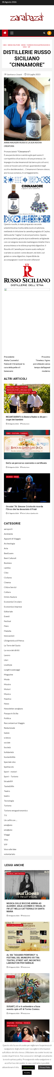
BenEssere (8, 553)
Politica (7, 718)
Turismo (23, 433)
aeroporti (8, 529)
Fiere (6, 626)
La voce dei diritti (11, 650)
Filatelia (7, 631)
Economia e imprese (13, 606)
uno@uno (8, 825)
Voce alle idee (10, 849)
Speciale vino (25, 390)
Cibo (5, 45)
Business (8, 563)
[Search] (44, 32)
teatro (7, 796)
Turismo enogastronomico (38, 45)
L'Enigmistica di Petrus (14, 640)
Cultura (23, 387)
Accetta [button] (27, 1073)
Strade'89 (8, 781)
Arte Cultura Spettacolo (30, 513)
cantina (10, 387)
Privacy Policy (45, 1067)
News (23, 45)
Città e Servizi (10, 587)
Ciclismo (8, 577)
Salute (6, 733)
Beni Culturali (10, 558)
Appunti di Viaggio (12, 538)
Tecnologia (9, 800)
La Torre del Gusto (12, 645)
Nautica (7, 699)
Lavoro (7, 655)
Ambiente (8, 534)
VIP (29, 47)
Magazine (8, 674)
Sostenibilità (9, 757)
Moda (6, 679)
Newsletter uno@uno (13, 708)
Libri (6, 660)
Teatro (7, 791)
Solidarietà (9, 752)
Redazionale (9, 728)
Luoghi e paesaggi (12, 669)
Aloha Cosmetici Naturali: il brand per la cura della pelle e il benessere (14, 363)
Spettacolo (9, 767)
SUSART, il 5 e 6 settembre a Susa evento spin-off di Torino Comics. (23, 1007)
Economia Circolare (13, 601)
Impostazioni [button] (28, 1067)
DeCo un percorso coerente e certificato (26, 463)
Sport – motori (10, 771)
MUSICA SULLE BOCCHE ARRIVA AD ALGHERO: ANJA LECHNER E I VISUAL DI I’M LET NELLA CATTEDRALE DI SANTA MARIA (26, 907)
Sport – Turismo (11, 776)
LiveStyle (8, 665)
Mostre (7, 684)
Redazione (25, 424)
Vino (25, 47)
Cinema (7, 582)
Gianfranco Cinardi (14, 74)
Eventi (7, 616)
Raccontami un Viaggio (14, 723)
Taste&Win (9, 786)
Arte (6, 548)
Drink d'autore (14, 45)
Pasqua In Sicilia (11, 713)
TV (5, 815)
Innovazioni (9, 635)
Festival (7, 621)
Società (7, 747)
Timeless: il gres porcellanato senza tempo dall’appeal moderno (41, 363)
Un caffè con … (10, 820)
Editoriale (8, 611)
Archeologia (9, 543)
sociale (7, 742)
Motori (7, 689)
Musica (9, 477)
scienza (7, 737)
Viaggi (7, 834)
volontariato (9, 854)
